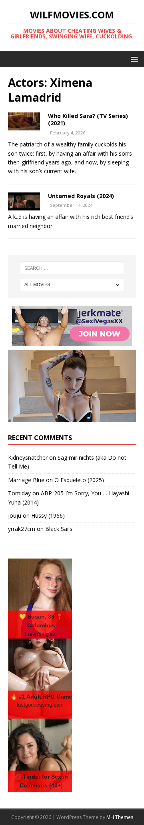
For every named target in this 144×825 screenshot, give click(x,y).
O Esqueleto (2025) (79, 480)
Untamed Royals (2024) (81, 196)
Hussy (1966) (48, 515)
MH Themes (119, 817)
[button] (133, 58)
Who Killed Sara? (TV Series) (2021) (88, 119)
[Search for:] (72, 268)
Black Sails (58, 529)
